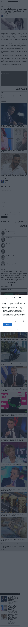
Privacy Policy (21, 329)
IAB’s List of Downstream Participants (15, 317)
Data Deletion (6, 329)
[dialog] (14, 313)
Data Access (14, 329)
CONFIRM (7, 324)
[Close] (25, 298)
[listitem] (14, 321)
